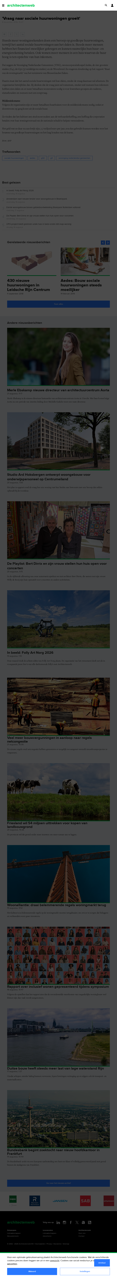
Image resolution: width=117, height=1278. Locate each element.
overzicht (54, 1260)
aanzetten (12, 1264)
